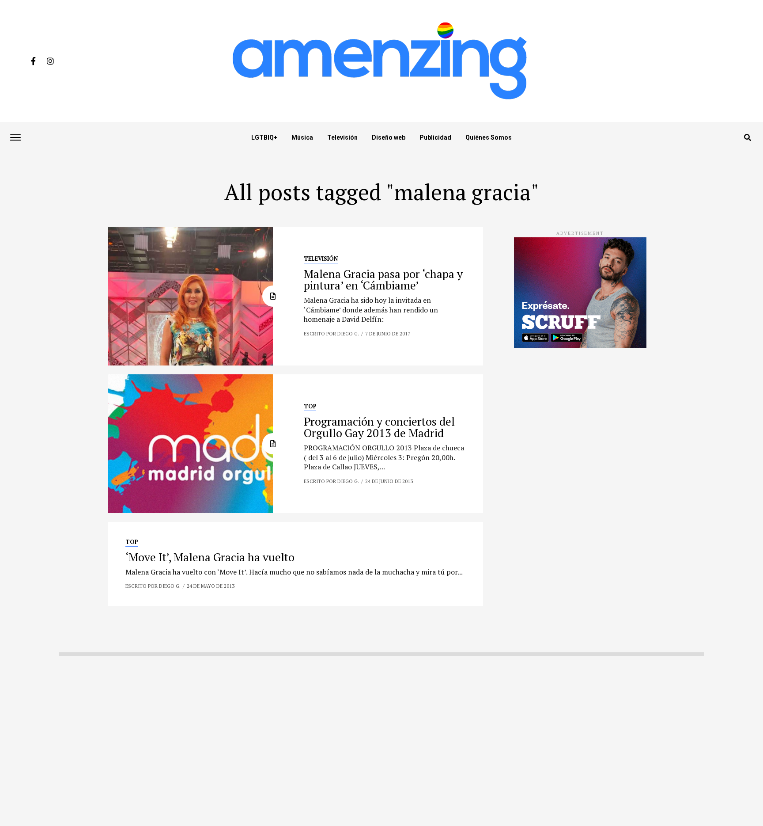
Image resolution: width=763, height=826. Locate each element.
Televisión (342, 137)
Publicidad (435, 137)
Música (302, 137)
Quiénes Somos (488, 137)
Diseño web (388, 137)
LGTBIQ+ (264, 137)
